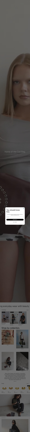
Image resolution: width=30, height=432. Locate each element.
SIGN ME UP (15, 219)
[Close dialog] (23, 208)
